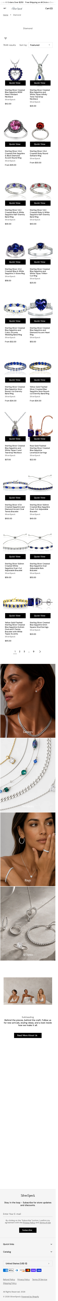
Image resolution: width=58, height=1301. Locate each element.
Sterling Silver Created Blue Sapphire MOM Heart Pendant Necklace (15, 93)
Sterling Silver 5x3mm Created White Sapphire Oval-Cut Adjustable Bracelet (14, 567)
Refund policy (9, 1279)
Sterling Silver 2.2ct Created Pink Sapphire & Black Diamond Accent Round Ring (15, 154)
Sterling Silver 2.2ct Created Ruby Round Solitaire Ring (39, 153)
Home (5, 15)
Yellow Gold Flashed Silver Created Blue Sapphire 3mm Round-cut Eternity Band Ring (40, 390)
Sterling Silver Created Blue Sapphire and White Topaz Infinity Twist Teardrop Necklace (40, 94)
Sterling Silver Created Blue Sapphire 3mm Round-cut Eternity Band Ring (15, 390)
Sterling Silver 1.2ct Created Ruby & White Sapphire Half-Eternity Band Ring (40, 213)
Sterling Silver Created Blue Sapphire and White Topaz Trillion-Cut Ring (40, 272)
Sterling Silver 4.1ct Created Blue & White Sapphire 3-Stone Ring (15, 271)
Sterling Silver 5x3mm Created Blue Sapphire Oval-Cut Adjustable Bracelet (40, 508)
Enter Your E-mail (12, 1214)
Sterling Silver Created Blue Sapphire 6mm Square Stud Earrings (40, 625)
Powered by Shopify (30, 1296)
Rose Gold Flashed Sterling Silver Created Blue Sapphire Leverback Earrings (40, 449)
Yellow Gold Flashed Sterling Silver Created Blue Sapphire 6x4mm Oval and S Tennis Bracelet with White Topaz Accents (15, 628)
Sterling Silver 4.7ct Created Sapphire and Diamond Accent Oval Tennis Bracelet (15, 508)
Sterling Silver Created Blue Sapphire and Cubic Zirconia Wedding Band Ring (15, 331)
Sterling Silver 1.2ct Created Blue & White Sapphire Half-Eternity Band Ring (15, 213)
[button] (7, 8)
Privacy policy (23, 1279)
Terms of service (39, 1279)
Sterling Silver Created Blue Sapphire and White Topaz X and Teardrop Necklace (15, 449)
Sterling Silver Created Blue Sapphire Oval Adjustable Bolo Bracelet (40, 567)
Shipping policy (10, 1283)
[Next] (40, 651)
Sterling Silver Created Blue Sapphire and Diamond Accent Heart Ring (40, 331)
